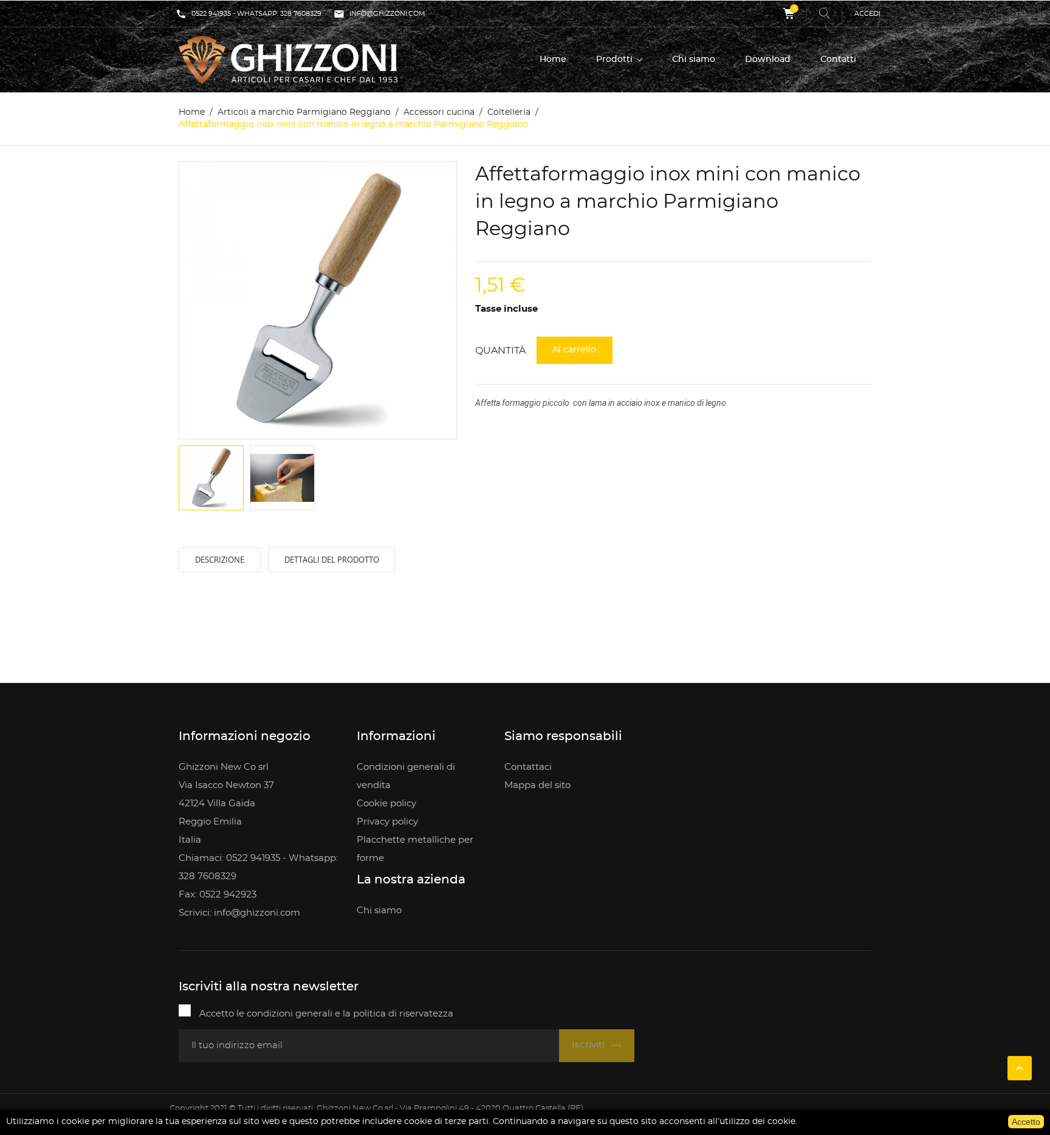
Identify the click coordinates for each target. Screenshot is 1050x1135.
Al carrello (574, 350)
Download (768, 59)
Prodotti (615, 59)
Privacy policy (387, 821)
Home (553, 59)
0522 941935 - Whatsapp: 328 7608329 (248, 14)
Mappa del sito (537, 785)
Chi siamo (693, 59)
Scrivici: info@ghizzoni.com (239, 912)
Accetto (1026, 1121)
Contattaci (528, 767)
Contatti (838, 59)
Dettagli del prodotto (331, 559)
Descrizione (219, 559)
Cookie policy (386, 803)
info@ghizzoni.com (379, 14)
